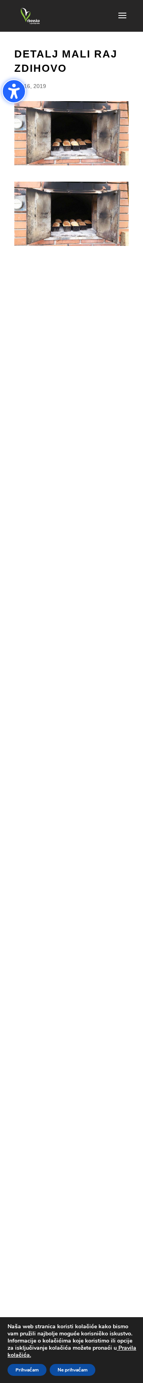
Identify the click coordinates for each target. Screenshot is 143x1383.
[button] (122, 21)
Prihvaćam (27, 1370)
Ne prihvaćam (72, 1370)
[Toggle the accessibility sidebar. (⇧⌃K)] (14, 91)
